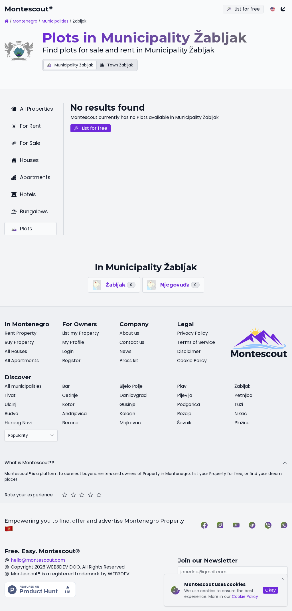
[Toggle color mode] (282, 9)
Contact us (131, 342)
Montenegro (25, 21)
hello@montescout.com (38, 560)
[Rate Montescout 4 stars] (90, 495)
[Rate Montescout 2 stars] (73, 495)
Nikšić (240, 413)
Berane (70, 422)
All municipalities (23, 386)
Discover (18, 377)
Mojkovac (130, 422)
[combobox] (31, 435)
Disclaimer (189, 351)
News (125, 351)
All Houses (16, 351)
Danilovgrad (133, 395)
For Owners (79, 324)
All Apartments (22, 360)
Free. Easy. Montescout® (42, 551)
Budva (11, 413)
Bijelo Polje (131, 386)
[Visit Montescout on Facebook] (204, 525)
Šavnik (184, 422)
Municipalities (55, 21)
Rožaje (184, 413)
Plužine (242, 422)
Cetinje (70, 395)
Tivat (10, 395)
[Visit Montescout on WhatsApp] (284, 525)
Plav (181, 386)
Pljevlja (184, 395)
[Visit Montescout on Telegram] (252, 525)
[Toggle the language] (272, 9)
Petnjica (243, 395)
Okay (270, 590)
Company (134, 324)
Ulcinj (10, 404)
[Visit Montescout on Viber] (268, 525)
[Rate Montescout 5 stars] (99, 495)
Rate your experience (29, 495)
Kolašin (127, 413)
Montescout (29, 9)
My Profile (73, 342)
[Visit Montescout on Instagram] (220, 525)
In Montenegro (27, 324)
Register (71, 360)
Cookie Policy (245, 596)
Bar (66, 386)
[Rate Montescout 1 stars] (65, 495)
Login (68, 351)
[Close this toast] (282, 578)
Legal (185, 324)
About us (129, 333)
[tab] (70, 65)
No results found (107, 107)
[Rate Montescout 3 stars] (82, 495)
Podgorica (188, 404)
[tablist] (89, 65)
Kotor (68, 404)
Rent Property (20, 333)
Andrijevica (74, 413)
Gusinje (127, 404)
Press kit (128, 360)
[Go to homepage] (7, 21)
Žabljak (242, 386)
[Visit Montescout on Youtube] (236, 525)
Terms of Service (196, 342)
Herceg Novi (18, 422)
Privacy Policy (192, 333)
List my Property (80, 333)
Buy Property (19, 342)
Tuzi (238, 404)
